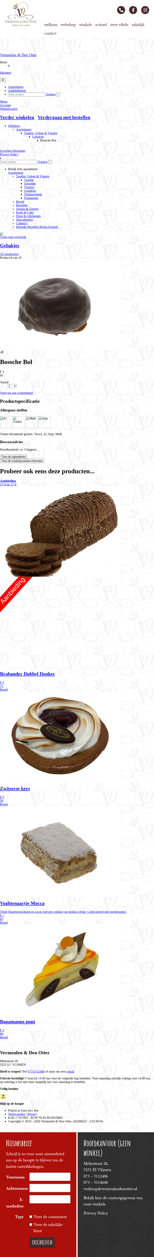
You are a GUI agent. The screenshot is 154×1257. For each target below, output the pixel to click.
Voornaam (15, 1177)
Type (19, 1217)
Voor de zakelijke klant (48, 1227)
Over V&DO (119, 24)
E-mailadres (14, 1203)
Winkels (85, 24)
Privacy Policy (96, 1213)
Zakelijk (138, 24)
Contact (50, 33)
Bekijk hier (93, 1198)
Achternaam (16, 1188)
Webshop (68, 24)
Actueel (101, 24)
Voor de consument (50, 1217)
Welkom (50, 24)
